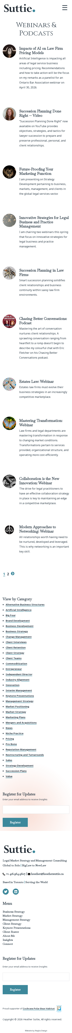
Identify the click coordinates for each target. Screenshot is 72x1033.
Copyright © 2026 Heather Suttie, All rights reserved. (32, 1019)
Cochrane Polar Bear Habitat (39, 1008)
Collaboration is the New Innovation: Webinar (39, 480)
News (9, 728)
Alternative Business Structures (25, 604)
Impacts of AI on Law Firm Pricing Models (41, 50)
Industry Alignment (17, 679)
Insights (8, 940)
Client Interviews (16, 642)
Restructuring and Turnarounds (25, 754)
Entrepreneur (14, 669)
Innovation (12, 685)
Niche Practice (14, 733)
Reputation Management (21, 749)
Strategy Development (19, 765)
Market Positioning (17, 706)
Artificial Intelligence (18, 610)
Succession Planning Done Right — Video (40, 113)
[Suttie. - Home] (19, 8)
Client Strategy (15, 652)
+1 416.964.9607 (15, 874)
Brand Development (18, 620)
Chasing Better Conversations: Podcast (43, 320)
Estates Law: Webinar (36, 381)
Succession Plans (16, 771)
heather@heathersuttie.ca (47, 874)
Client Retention (16, 647)
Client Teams (14, 658)
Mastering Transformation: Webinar (40, 422)
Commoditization (16, 663)
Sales (9, 760)
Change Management (19, 636)
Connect (8, 944)
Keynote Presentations (20, 695)
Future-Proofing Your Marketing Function (36, 171)
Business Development (19, 626)
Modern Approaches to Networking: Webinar (37, 529)
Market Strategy (16, 711)
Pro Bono (11, 744)
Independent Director (19, 674)
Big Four (11, 615)
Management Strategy (19, 701)
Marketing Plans (15, 717)
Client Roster (11, 932)
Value (9, 776)
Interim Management (19, 690)
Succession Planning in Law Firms (41, 272)
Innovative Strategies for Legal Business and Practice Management (44, 222)
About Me (9, 936)
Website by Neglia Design (36, 1030)
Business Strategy (17, 631)
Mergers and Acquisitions (21, 722)
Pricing (10, 738)
